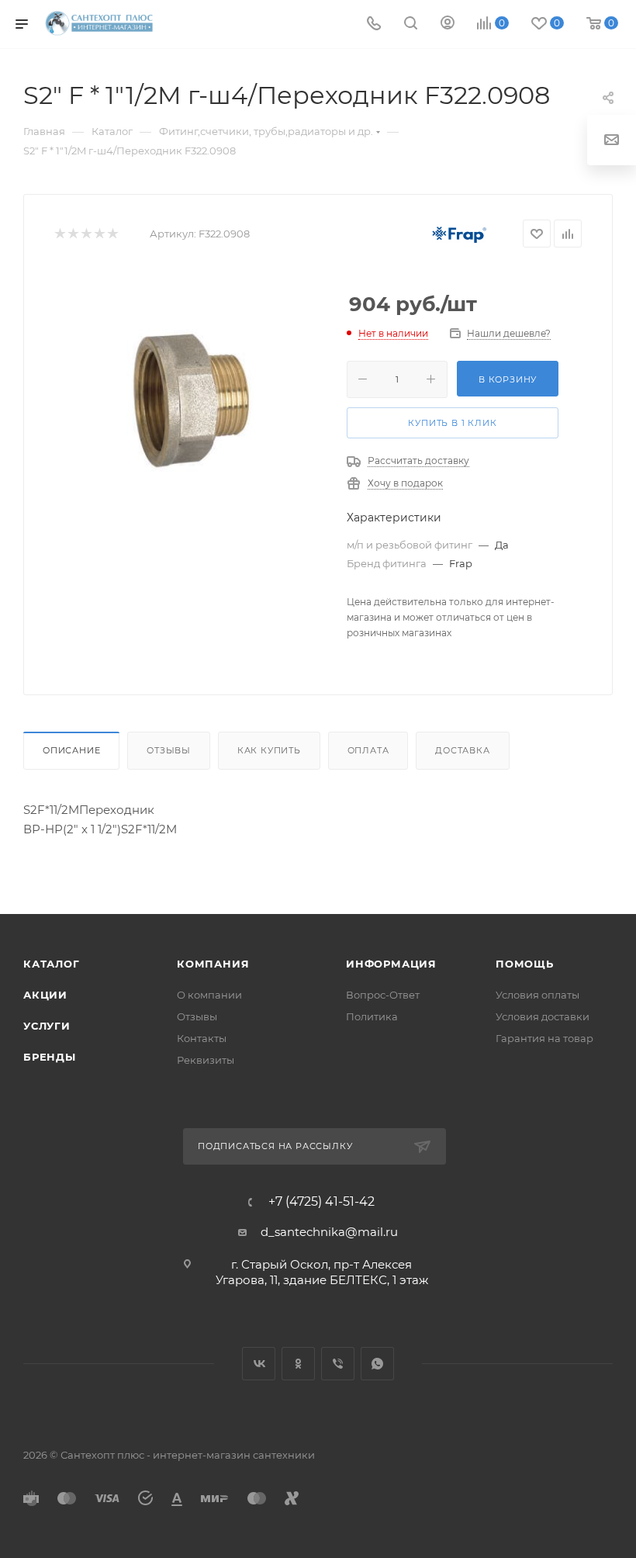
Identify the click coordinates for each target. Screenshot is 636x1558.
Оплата (368, 750)
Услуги (47, 1026)
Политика (372, 1016)
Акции (45, 994)
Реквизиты (205, 1060)
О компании (209, 994)
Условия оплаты (537, 994)
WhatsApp (377, 1363)
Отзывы (169, 750)
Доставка (462, 750)
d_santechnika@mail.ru (329, 1231)
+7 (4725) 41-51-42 (321, 1202)
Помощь (525, 963)
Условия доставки (542, 1016)
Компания (213, 963)
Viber (337, 1363)
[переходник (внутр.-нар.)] (188, 399)
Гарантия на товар (544, 1038)
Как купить (269, 750)
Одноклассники (298, 1363)
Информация (391, 963)
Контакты (201, 1038)
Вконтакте (258, 1363)
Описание (71, 750)
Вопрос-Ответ (383, 994)
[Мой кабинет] (448, 24)
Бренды (49, 1057)
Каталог (51, 963)
